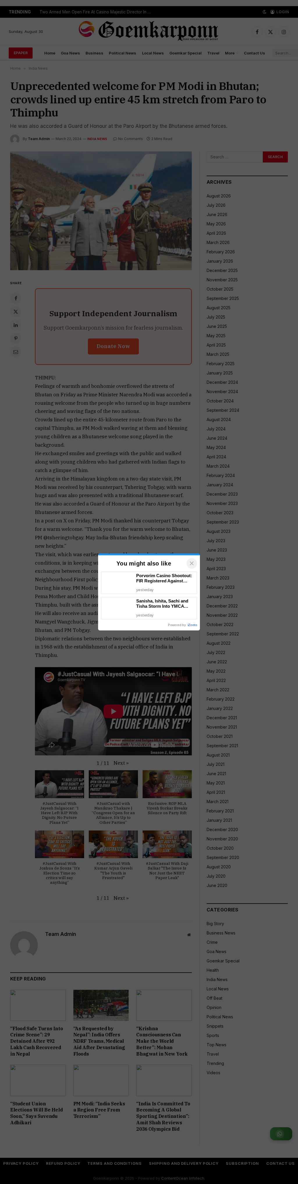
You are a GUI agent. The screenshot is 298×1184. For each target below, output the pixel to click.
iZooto (192, 625)
